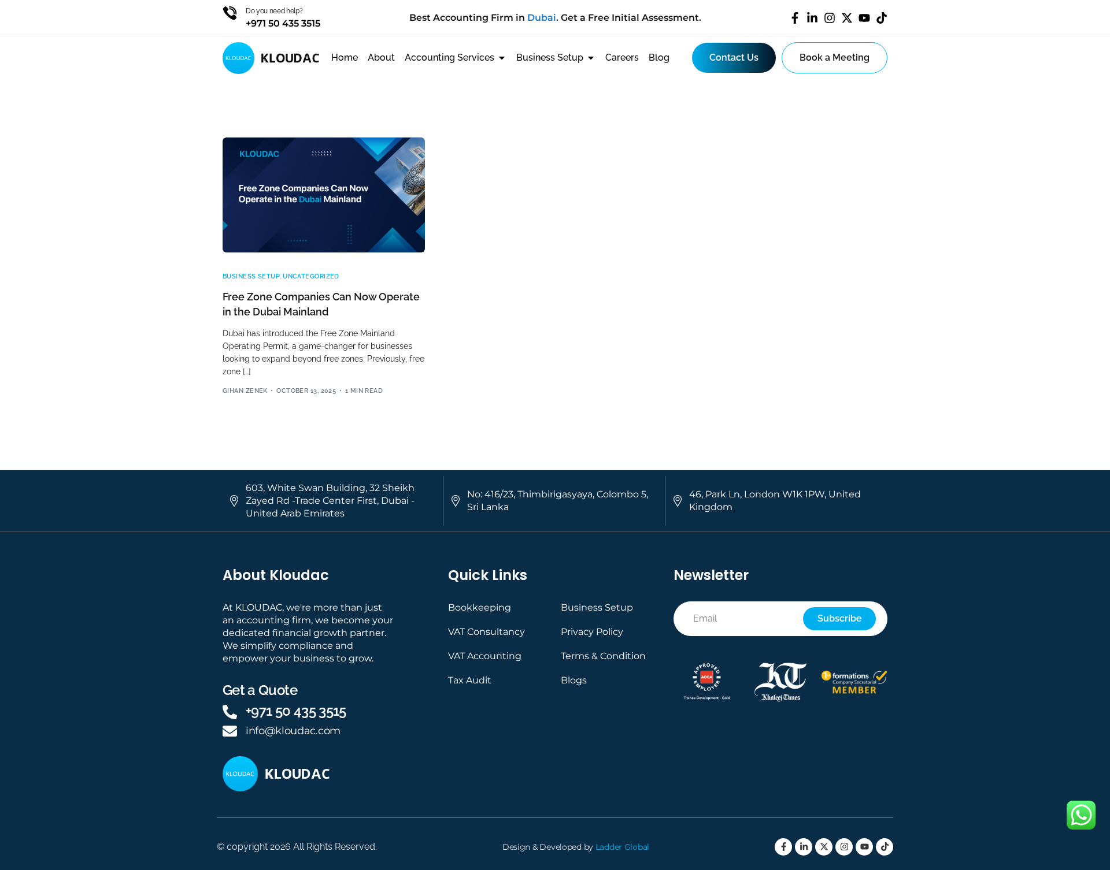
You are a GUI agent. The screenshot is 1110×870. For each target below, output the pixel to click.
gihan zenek (245, 391)
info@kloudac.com (293, 730)
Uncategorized (311, 276)
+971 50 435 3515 (296, 710)
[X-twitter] (847, 18)
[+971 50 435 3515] (230, 712)
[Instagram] (829, 18)
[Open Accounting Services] (501, 57)
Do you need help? (274, 11)
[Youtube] (864, 18)
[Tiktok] (881, 18)
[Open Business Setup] (590, 57)
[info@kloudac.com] (230, 731)
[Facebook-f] (795, 18)
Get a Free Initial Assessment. (631, 17)
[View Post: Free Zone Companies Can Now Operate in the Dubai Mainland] (324, 195)
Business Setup (251, 276)
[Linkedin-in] (812, 18)
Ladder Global (622, 847)
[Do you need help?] (230, 13)
